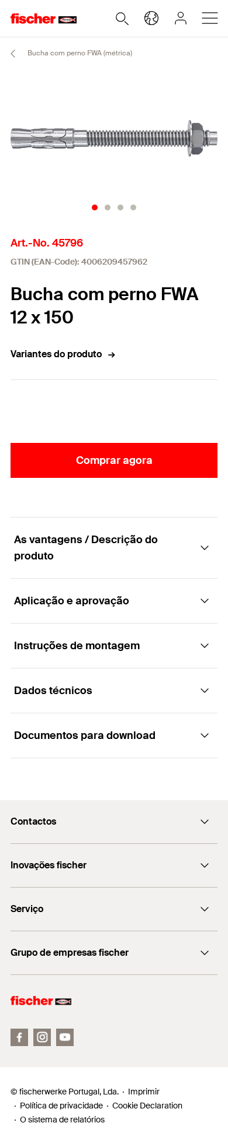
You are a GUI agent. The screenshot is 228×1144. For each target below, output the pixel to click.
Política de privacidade (61, 1105)
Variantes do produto (56, 354)
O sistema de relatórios (62, 1119)
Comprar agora (114, 460)
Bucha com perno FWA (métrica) (79, 53)
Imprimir (144, 1091)
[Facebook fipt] (19, 1037)
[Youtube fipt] (65, 1037)
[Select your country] (151, 18)
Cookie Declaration (147, 1105)
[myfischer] (180, 18)
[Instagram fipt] (42, 1037)
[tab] (95, 207)
